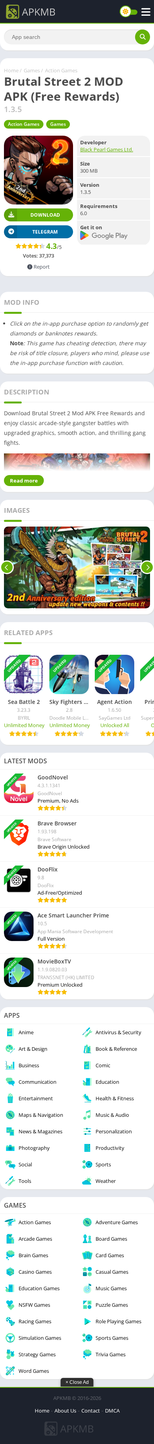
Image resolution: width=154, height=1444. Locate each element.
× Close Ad (77, 1382)
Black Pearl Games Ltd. (106, 149)
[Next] (147, 567)
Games (32, 70)
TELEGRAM (45, 231)
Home (11, 70)
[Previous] (7, 567)
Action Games (61, 70)
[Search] (142, 36)
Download (45, 215)
